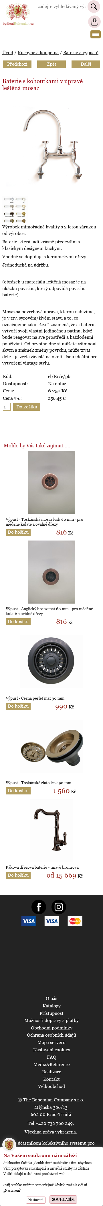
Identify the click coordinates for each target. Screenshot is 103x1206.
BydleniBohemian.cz (18, 5)
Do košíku (18, 532)
